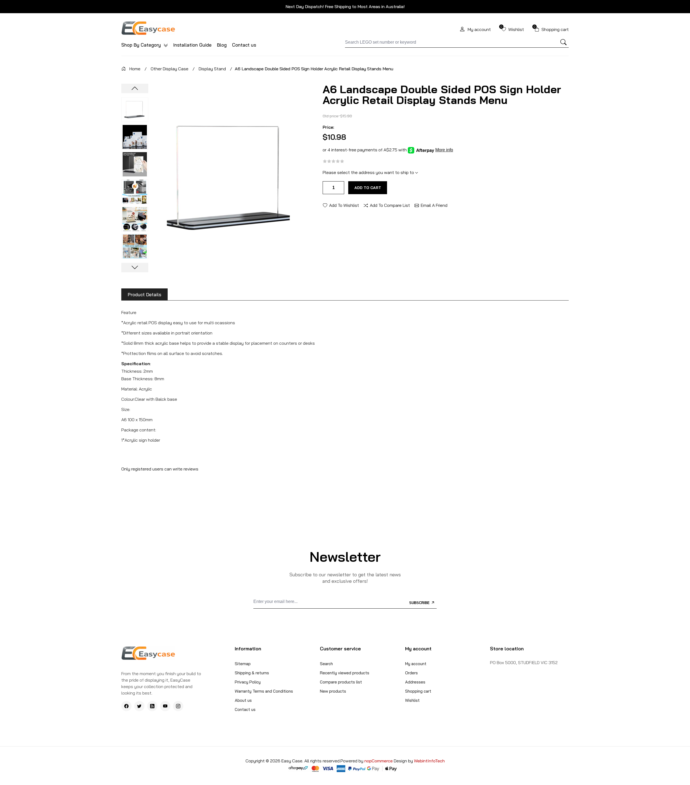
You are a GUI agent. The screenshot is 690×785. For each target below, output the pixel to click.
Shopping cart (418, 691)
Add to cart (367, 187)
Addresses (415, 682)
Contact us (244, 45)
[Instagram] (178, 706)
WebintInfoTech (429, 760)
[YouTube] (165, 706)
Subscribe (420, 603)
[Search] (563, 42)
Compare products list (341, 682)
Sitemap (243, 663)
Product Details (144, 294)
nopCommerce (379, 760)
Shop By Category (141, 45)
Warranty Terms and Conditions (264, 691)
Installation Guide (192, 45)
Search (326, 663)
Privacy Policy (248, 682)
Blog (222, 45)
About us (243, 700)
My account (415, 663)
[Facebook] (126, 706)
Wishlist (412, 700)
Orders (411, 672)
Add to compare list (390, 205)
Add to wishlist (344, 205)
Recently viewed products (344, 672)
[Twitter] (139, 706)
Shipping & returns (252, 672)
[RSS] (152, 706)
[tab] (144, 294)
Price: (328, 127)
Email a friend (434, 205)
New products (333, 691)
